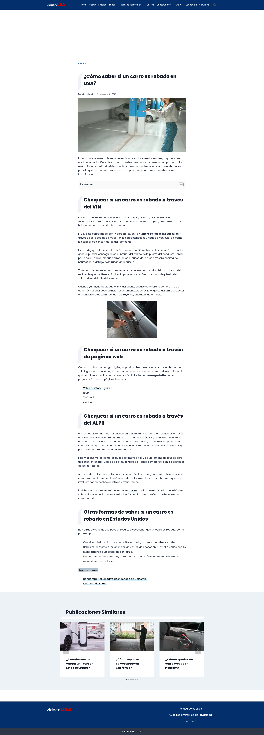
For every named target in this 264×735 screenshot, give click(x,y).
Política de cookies (190, 708)
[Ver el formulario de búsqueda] (214, 5)
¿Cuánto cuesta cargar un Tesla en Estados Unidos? (79, 664)
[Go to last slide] (66, 649)
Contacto (190, 721)
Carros (150, 4)
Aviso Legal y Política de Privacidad (190, 715)
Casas (92, 4)
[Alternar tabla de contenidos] (180, 184)
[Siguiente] (198, 649)
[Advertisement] (132, 30)
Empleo (102, 4)
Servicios (204, 4)
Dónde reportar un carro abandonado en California (115, 579)
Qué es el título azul (95, 583)
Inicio (83, 4)
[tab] (126, 679)
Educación (191, 4)
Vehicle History (92, 388)
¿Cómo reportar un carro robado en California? (129, 664)
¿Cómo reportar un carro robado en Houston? (179, 664)
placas (133, 490)
